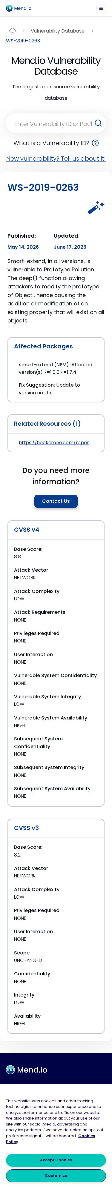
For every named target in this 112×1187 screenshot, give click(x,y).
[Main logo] (21, 8)
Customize (56, 1175)
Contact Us (56, 501)
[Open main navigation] (101, 8)
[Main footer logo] (26, 1069)
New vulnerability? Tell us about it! (56, 158)
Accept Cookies (56, 1160)
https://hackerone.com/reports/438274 (56, 442)
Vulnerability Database (58, 30)
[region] (56, 1135)
